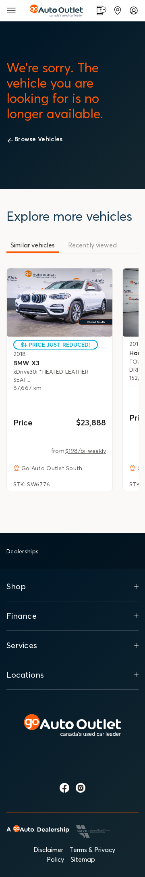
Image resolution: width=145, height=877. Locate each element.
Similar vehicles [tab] (32, 245)
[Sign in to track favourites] (101, 278)
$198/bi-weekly (85, 450)
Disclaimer (48, 850)
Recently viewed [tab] (92, 245)
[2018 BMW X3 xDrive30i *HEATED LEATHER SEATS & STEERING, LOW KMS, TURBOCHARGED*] (59, 302)
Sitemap (82, 859)
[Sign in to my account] (134, 10)
